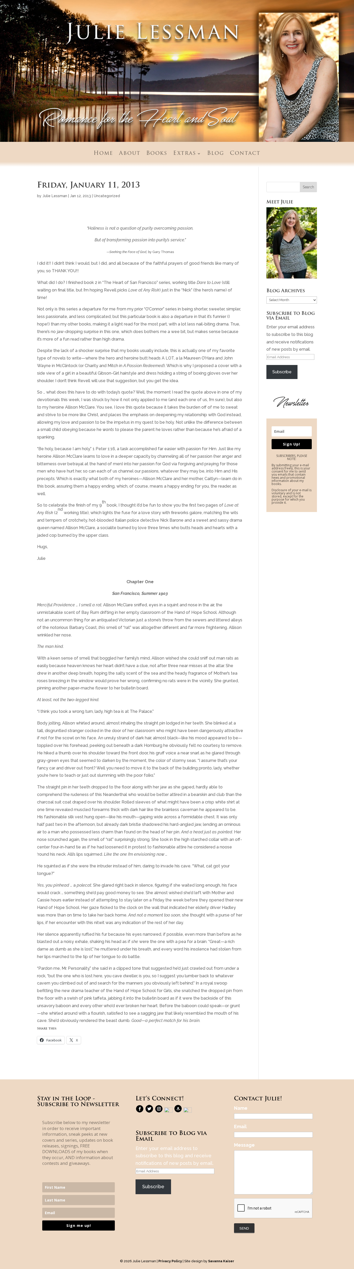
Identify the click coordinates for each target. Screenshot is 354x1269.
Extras (184, 154)
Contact (245, 154)
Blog (215, 154)
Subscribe (282, 371)
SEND (244, 1228)
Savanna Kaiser (221, 1261)
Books (156, 154)
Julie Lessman (55, 196)
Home (103, 154)
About (129, 154)
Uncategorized (107, 196)
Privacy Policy (170, 1261)
